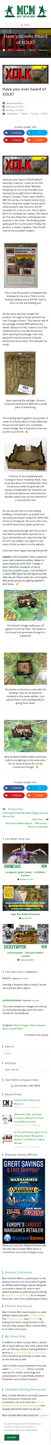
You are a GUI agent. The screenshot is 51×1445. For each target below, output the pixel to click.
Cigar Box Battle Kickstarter (25, 914)
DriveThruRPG (36, 1315)
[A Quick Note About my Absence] (7, 1103)
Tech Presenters (17, 1369)
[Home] (4, 50)
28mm (24, 113)
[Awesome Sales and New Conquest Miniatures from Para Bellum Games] (7, 1119)
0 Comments (34, 1107)
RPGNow (33, 1318)
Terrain (35, 113)
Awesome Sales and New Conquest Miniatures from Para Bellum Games (29, 1118)
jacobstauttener (12, 1000)
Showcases (12, 113)
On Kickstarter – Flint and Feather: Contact (25, 954)
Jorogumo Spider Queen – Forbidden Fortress (25, 874)
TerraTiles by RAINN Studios (16, 570)
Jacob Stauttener (15, 103)
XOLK (44, 113)
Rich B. (7, 978)
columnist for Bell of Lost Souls (29, 1352)
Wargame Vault (15, 1318)
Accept (11, 1437)
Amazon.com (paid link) (17, 1295)
